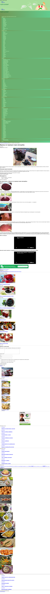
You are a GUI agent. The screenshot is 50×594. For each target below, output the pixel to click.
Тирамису (4, 106)
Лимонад (4, 85)
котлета (16, 466)
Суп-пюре (4, 26)
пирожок (35, 466)
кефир (13, 466)
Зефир (4, 99)
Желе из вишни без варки (5, 376)
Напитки (3, 78)
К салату (4, 118)
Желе (4, 98)
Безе (4, 97)
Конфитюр (4, 90)
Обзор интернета (5, 139)
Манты (4, 50)
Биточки (4, 35)
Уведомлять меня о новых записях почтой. (7, 362)
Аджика (4, 94)
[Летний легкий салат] (6, 520)
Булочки (4, 126)
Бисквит (4, 127)
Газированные (5, 86)
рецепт (41, 466)
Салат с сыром (5, 72)
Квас (3, 81)
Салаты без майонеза (6, 74)
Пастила (4, 104)
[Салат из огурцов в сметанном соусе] (6, 573)
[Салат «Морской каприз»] (6, 485)
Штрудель (4, 132)
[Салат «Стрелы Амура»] (5, 476)
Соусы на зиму (5, 111)
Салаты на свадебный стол (7, 76)
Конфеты (4, 100)
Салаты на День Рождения (7, 75)
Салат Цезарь (5, 73)
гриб (4, 466)
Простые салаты (5, 69)
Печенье (4, 124)
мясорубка (4, 269)
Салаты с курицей (5, 64)
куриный (19, 466)
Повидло (4, 91)
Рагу (3, 57)
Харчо (4, 27)
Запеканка (4, 134)
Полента (4, 56)
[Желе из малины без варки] (7, 282)
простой (40, 466)
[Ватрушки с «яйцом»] (6, 401)
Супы (2, 17)
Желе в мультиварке (4, 331)
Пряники (4, 129)
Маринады (4, 112)
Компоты (4, 84)
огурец (27, 466)
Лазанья (4, 47)
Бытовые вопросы (6, 140)
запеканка (8, 466)
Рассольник (4, 24)
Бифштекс (4, 36)
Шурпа (4, 29)
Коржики (4, 120)
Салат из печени (5, 70)
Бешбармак (5, 34)
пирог (32, 466)
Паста (4, 53)
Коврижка (4, 137)
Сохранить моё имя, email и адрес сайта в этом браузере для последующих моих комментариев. (15, 359)
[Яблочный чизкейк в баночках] (6, 386)
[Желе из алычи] (5, 318)
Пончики (4, 135)
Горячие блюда (4, 30)
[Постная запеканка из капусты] (7, 529)
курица (21, 466)
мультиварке (24, 466)
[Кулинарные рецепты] (4, 7)
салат (44, 466)
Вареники (4, 38)
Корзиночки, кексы (5, 123)
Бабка (4, 32)
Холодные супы (5, 28)
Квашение (4, 95)
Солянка (4, 25)
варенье (1, 269)
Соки (4, 87)
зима (10, 466)
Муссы (4, 103)
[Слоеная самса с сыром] (6, 409)
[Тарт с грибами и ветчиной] (6, 394)
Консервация (5, 96)
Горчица (4, 114)
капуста (12, 466)
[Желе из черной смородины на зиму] (7, 294)
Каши (4, 45)
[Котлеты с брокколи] (5, 564)
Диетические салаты (6, 65)
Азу (3, 31)
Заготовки (3, 89)
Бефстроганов (5, 33)
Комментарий (2, 353)
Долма (4, 41)
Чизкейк (4, 131)
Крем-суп (4, 20)
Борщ (4, 18)
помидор (38, 466)
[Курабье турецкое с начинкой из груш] (7, 547)
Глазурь (4, 136)
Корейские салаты (5, 61)
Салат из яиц (5, 66)
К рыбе (4, 117)
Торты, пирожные (5, 122)
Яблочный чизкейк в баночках (6, 387)
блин (0, 466)
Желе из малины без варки (5, 284)
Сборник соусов (5, 108)
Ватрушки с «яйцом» (5, 402)
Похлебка (4, 23)
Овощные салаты (5, 67)
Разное (3, 138)
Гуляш (4, 40)
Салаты (3, 58)
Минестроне (5, 22)
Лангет (4, 48)
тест (0, 467)
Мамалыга (4, 49)
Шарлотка (4, 133)
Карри (4, 44)
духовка (6, 466)
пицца (36, 466)
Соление (4, 93)
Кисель (4, 83)
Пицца (4, 130)
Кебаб (4, 46)
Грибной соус (5, 115)
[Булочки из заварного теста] (5, 494)
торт (2, 467)
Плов (4, 55)
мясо (26, 466)
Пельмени (4, 54)
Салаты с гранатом (6, 77)
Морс (4, 82)
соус (46, 466)
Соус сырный (5, 110)
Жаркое (4, 42)
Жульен (4, 43)
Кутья (4, 101)
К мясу (4, 116)
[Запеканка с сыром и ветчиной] (7, 538)
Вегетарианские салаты (6, 59)
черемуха (7, 269)
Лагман (4, 21)
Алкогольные (5, 88)
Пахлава (4, 128)
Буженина (4, 37)
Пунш (4, 79)
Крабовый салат (5, 62)
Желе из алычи (3, 319)
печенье (29, 466)
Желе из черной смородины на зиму (7, 296)
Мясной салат (5, 63)
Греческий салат (5, 60)
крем (17, 466)
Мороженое (5, 102)
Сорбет (4, 105)
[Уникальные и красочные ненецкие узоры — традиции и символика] (5, 503)
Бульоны (4, 19)
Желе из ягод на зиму (4, 343)
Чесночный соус (5, 113)
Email (1, 356)
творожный (48, 466)
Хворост (4, 125)
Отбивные (4, 52)
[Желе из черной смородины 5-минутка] (7, 306)
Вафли (4, 119)
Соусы (3, 107)
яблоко (3, 467)
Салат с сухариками (6, 71)
